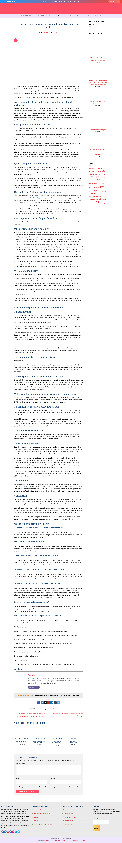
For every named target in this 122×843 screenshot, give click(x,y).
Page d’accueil (26, 16)
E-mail (52, 778)
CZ (81, 840)
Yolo (72, 709)
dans (95, 180)
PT (61, 840)
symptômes (92, 196)
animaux (91, 168)
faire (106, 180)
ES (78, 840)
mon (90, 187)
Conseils (52, 709)
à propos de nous (39, 810)
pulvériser (68, 709)
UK (58, 840)
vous (104, 199)
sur (101, 194)
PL (50, 840)
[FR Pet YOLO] (61, 8)
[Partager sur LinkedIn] (51, 702)
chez (103, 174)
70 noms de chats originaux (98, 130)
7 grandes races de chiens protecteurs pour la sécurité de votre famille (39, 740)
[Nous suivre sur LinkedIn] (9, 1)
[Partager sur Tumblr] (55, 702)
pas (99, 187)
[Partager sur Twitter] (42, 702)
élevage (103, 203)
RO (64, 840)
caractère (92, 171)
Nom (18, 778)
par (97, 187)
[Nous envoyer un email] (5, 1)
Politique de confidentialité (42, 813)
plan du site (37, 820)
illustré (94, 183)
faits (90, 183)
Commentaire (21, 763)
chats (102, 171)
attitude (97, 168)
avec (102, 168)
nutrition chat (69, 820)
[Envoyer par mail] (45, 702)
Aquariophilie (40, 16)
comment (102, 177)
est (104, 180)
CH (70, 840)
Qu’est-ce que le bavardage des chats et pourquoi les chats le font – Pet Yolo (98, 82)
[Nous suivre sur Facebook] (2, 1)
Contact (36, 817)
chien (91, 177)
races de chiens (69, 810)
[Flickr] (10, 1)
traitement (92, 199)
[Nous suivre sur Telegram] (14, 1)
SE (66, 840)
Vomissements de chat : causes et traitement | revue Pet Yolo (98, 152)
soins (97, 194)
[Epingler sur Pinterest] (48, 702)
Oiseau (98, 16)
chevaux (98, 174)
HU (84, 840)
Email (95, 819)
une (97, 199)
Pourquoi (102, 191)
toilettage (98, 196)
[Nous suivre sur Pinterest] (7, 1)
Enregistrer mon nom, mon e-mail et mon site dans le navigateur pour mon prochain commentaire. (49, 787)
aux (100, 168)
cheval (91, 174)
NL (53, 840)
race (90, 194)
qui (105, 191)
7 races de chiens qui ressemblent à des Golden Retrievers (74, 740)
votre (100, 199)
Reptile (89, 16)
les (98, 183)
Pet (61, 709)
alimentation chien (70, 817)
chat (21, 88)
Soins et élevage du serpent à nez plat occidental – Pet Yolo (21, 740)
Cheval (80, 16)
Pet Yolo (55, 32)
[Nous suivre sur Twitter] (3, 1)
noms (94, 187)
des (98, 180)
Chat (48, 21)
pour (64, 709)
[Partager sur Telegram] (58, 702)
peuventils (91, 191)
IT (55, 840)
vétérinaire (91, 203)
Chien (51, 16)
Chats (60, 16)
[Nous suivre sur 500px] (12, 1)
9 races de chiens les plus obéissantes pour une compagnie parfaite (56, 741)
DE (47, 840)
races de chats (69, 813)
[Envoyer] (119, 1)
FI (72, 840)
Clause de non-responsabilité (43, 824)
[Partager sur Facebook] (38, 702)
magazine (103, 183)
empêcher (57, 709)
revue (93, 194)
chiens (96, 177)
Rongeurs (70, 16)
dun (102, 180)
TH (75, 840)
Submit (96, 828)
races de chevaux (70, 824)
